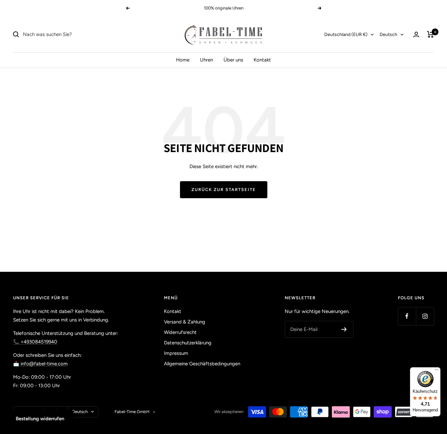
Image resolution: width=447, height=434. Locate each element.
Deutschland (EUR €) (345, 34)
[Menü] (436, 371)
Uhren (206, 60)
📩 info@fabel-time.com (40, 364)
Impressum (176, 353)
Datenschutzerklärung (187, 343)
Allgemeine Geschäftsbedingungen (202, 364)
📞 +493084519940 (35, 342)
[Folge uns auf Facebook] (407, 316)
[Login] (416, 34)
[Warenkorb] (430, 34)
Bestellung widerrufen (40, 419)
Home (182, 60)
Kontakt (262, 60)
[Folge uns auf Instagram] (425, 316)
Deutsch (388, 34)
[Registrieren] (344, 329)
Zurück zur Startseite (223, 189)
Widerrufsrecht (180, 332)
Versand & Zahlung (184, 322)
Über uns (233, 60)
